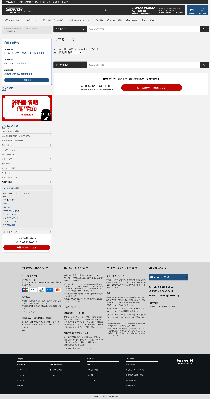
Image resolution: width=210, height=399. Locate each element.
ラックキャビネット (10, 218)
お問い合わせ (130, 364)
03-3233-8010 (29, 242)
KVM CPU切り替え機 (11, 211)
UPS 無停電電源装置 (32, 29)
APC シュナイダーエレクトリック (16, 194)
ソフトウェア (7, 159)
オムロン (6, 197)
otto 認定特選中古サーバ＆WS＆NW (16, 136)
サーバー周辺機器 (56, 364)
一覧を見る (26, 80)
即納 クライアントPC (10, 177)
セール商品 (91, 364)
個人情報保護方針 (132, 380)
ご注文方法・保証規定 (55, 20)
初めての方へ (149, 20)
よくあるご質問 (116, 20)
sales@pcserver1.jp (144, 13)
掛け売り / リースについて (135, 370)
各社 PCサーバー (8, 145)
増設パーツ (6, 164)
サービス (53, 380)
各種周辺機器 (18, 29)
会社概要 (90, 375)
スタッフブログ (15, 20)
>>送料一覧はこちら (72, 307)
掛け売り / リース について (81, 20)
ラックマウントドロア (11, 214)
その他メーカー (9, 200)
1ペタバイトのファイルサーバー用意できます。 (25, 53)
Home (8, 28)
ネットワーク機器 (8, 168)
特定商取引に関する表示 (134, 375)
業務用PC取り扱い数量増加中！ (18, 74)
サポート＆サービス (9, 232)
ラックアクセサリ (10, 221)
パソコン (53, 375)
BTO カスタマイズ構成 (11, 131)
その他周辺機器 (9, 225)
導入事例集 (132, 20)
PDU (5, 204)
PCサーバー (21, 364)
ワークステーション (9, 150)
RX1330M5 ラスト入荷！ (15, 63)
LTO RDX (6, 207)
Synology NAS (8, 154)
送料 (101, 20)
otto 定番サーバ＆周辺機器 (12, 141)
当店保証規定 (130, 385)
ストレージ (6, 173)
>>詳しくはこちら (29, 312)
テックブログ (91, 380)
